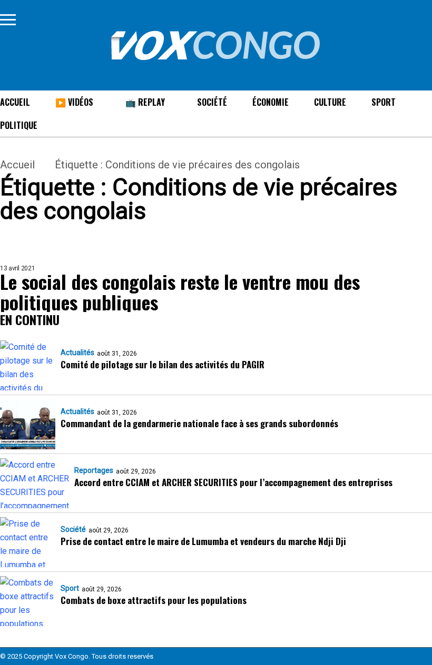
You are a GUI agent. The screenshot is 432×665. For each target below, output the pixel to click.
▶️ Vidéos (74, 102)
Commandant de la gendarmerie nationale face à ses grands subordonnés (199, 423)
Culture (330, 102)
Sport (383, 102)
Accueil (17, 164)
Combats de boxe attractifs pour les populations (154, 600)
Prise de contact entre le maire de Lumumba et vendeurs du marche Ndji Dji (203, 541)
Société (212, 102)
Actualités (77, 352)
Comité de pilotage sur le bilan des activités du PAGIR (162, 364)
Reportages (93, 470)
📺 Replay (145, 102)
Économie (270, 102)
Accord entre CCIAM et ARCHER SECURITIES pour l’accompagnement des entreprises (233, 482)
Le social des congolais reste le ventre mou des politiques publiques (180, 291)
